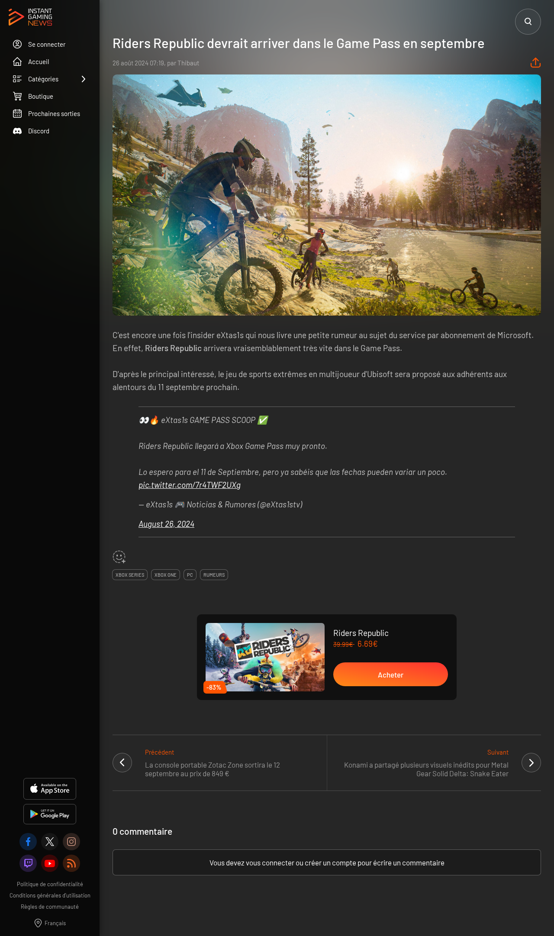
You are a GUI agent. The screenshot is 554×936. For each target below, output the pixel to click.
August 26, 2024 (166, 524)
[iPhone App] (49, 789)
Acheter (390, 674)
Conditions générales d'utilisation (50, 895)
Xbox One (166, 575)
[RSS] (71, 863)
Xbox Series (130, 575)
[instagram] (71, 841)
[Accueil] (30, 18)
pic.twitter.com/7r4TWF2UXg (189, 485)
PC (190, 575)
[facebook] (28, 841)
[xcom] (49, 841)
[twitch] (28, 863)
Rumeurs (214, 575)
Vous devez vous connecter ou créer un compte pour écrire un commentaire (326, 862)
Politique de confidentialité (50, 884)
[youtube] (49, 863)
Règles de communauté (50, 906)
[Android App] (49, 814)
